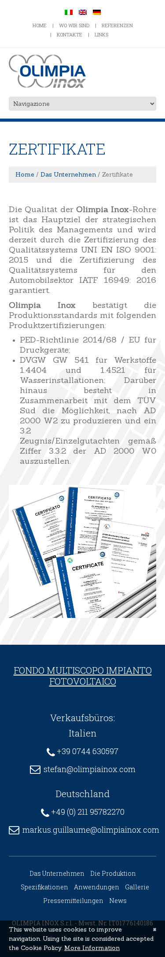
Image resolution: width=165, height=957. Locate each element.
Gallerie (137, 887)
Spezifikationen (44, 887)
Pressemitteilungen (73, 900)
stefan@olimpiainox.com (90, 769)
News (118, 900)
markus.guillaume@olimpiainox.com (90, 829)
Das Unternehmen (68, 174)
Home (40, 25)
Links (101, 34)
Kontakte (69, 34)
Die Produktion (113, 873)
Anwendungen (96, 887)
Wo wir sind (74, 25)
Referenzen (117, 25)
